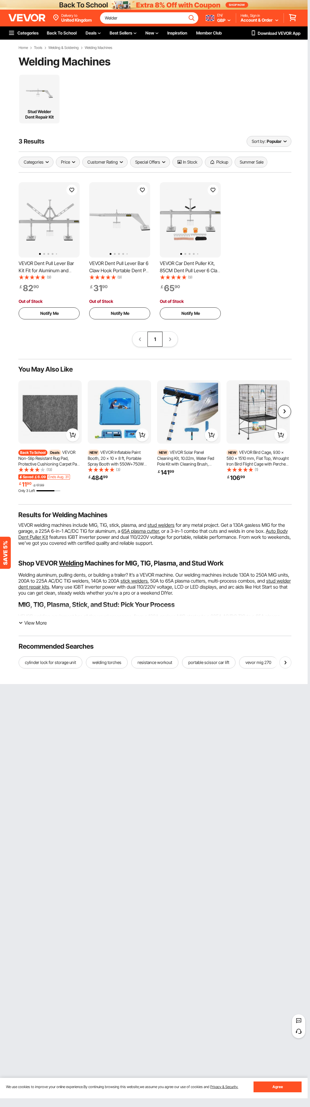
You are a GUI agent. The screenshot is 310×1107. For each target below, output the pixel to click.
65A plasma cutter (140, 531)
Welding (71, 563)
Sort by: (259, 141)
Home (23, 48)
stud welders (161, 525)
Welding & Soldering (63, 48)
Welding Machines (98, 48)
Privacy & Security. (224, 1086)
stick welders (134, 581)
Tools (38, 48)
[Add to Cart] (72, 435)
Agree (277, 1086)
